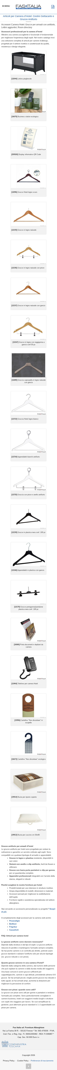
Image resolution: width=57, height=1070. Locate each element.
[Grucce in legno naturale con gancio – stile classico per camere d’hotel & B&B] (28, 290)
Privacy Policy (8, 1061)
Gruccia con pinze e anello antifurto (28, 495)
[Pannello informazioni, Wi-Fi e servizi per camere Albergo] (28, 138)
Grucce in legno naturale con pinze (27, 268)
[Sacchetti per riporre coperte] (28, 781)
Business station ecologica (24, 117)
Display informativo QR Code (26, 154)
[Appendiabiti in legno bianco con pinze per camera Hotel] (28, 479)
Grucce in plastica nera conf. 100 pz (28, 532)
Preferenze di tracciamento (42, 1061)
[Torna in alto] (28, 1066)
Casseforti (14, 930)
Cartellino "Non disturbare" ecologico (28, 759)
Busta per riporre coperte (24, 797)
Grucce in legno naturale (23, 230)
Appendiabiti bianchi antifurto (25, 457)
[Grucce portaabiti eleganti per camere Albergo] (28, 403)
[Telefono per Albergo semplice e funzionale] (28, 668)
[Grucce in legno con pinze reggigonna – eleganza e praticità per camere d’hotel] (28, 252)
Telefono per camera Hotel (24, 684)
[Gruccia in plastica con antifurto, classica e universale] (28, 517)
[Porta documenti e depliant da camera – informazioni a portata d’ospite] (28, 630)
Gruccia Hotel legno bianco (24, 419)
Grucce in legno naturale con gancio (28, 306)
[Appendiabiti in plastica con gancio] (28, 554)
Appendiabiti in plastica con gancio (27, 570)
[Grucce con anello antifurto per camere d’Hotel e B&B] (28, 214)
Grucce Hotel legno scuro (24, 192)
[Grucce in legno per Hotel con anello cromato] (28, 441)
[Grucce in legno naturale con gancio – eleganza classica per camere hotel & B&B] (28, 327)
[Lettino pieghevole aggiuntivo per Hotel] (28, 63)
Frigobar (13, 927)
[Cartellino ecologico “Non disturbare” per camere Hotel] (28, 743)
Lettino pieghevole (21, 79)
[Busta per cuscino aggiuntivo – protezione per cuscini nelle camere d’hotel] (28, 819)
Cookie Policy (22, 1061)
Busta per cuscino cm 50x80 (25, 835)
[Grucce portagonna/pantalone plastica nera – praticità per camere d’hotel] (28, 592)
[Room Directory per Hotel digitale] (28, 101)
